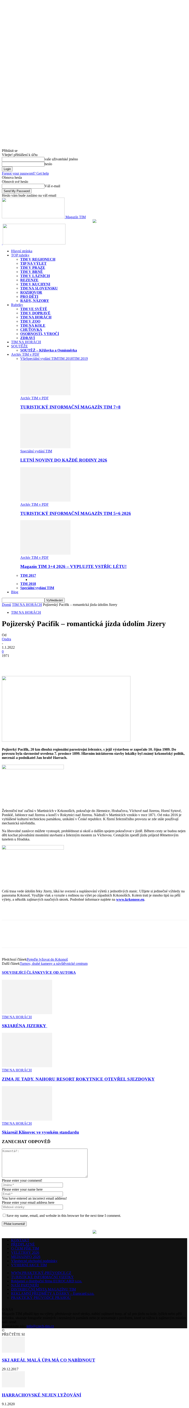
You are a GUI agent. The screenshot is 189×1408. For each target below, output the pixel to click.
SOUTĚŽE (19, 346)
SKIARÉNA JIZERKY (24, 1025)
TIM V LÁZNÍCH (35, 276)
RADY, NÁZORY (34, 301)
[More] (43, 662)
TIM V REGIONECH (37, 259)
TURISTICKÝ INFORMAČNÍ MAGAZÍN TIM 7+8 (70, 407)
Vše (23, 359)
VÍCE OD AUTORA (59, 972)
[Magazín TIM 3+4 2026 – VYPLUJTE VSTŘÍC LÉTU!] (45, 553)
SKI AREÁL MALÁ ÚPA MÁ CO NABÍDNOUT (48, 1360)
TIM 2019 (80, 359)
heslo (48, 164)
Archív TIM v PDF (25, 354)
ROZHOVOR (31, 292)
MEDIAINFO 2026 (25, 1257)
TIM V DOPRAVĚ (35, 313)
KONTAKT (20, 1240)
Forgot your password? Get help (25, 173)
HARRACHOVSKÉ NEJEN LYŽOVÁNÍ (41, 1395)
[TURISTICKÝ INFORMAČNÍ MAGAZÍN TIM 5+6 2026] (45, 500)
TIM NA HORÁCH (35, 317)
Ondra (6, 639)
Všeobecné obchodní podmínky (34, 1261)
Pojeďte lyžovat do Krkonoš (47, 959)
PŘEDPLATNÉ (23, 1244)
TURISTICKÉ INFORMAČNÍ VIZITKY (42, 1277)
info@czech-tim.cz (40, 1326)
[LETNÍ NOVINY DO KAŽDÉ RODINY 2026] (45, 447)
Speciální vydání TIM (42, 359)
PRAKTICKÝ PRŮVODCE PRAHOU (41, 1298)
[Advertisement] (56, 912)
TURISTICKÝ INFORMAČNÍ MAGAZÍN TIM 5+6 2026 (75, 513)
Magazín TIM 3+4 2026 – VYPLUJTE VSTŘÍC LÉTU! (73, 566)
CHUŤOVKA (31, 330)
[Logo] (2, 243)
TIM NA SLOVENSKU (39, 288)
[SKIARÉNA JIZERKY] (27, 1013)
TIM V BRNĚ (31, 272)
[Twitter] (26, 662)
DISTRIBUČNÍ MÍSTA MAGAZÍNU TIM (43, 1289)
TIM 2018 (65, 359)
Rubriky (17, 305)
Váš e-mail (52, 186)
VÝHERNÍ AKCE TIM (29, 1265)
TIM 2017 (28, 575)
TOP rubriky (20, 255)
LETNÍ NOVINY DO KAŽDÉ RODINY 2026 (63, 460)
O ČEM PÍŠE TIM (25, 1248)
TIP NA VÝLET (33, 263)
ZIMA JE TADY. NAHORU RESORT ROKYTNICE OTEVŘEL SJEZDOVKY (78, 1079)
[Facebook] (9, 662)
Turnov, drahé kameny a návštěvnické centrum (54, 963)
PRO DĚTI (29, 296)
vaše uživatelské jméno (61, 159)
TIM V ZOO (30, 321)
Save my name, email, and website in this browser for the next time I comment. (63, 1216)
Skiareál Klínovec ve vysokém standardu (40, 1132)
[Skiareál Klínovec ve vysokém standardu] (27, 1119)
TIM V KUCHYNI (35, 284)
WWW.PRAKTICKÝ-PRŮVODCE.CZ (41, 1273)
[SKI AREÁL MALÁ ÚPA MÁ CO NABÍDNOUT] (13, 1351)
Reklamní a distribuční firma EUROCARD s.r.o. (46, 1281)
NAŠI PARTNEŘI (25, 1285)
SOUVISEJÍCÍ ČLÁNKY (22, 972)
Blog (14, 592)
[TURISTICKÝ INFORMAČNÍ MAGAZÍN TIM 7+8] (45, 394)
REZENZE (29, 280)
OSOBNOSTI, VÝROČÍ (39, 334)
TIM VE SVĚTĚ (33, 309)
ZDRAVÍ (27, 338)
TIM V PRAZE (32, 268)
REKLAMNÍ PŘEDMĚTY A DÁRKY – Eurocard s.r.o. (52, 1293)
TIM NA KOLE (32, 325)
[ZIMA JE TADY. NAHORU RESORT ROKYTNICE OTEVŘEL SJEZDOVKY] (27, 1066)
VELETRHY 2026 (25, 1253)
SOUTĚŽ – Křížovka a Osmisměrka (48, 350)
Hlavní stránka (21, 251)
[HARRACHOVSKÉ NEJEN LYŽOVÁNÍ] (13, 1386)
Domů (6, 605)
